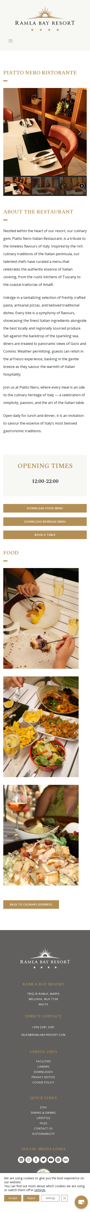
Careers (43, 1067)
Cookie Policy (43, 1082)
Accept (13, 1198)
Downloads (43, 1072)
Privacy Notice (43, 1077)
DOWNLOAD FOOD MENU (45, 508)
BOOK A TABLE (45, 535)
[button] (10, 131)
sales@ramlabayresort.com (43, 1035)
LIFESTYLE (43, 1118)
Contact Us (43, 1128)
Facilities (43, 1061)
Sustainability (43, 1134)
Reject (31, 1198)
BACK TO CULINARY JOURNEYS (31, 904)
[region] (45, 142)
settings (39, 1190)
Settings (50, 1198)
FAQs (43, 1123)
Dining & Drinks (43, 1113)
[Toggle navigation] (10, 41)
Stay (43, 1107)
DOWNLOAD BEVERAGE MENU (45, 522)
